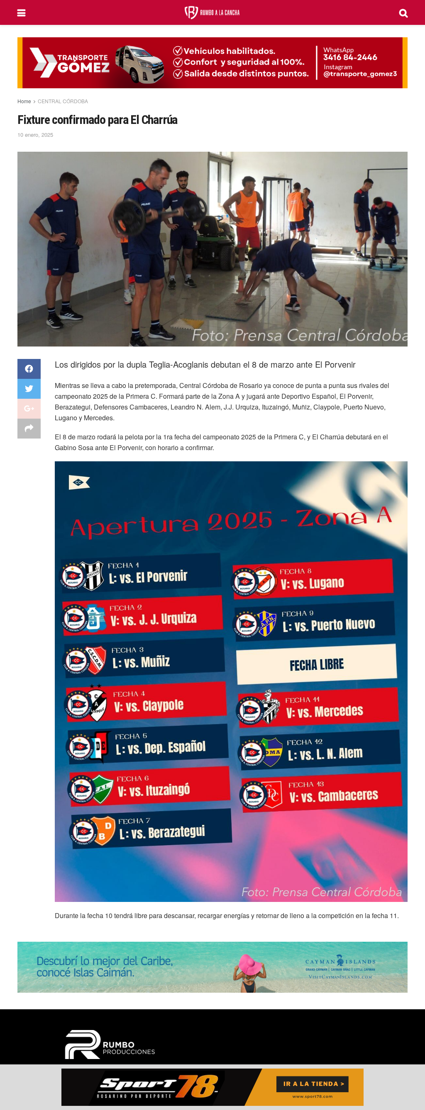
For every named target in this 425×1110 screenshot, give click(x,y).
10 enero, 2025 (35, 134)
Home (24, 100)
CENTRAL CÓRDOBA (63, 100)
